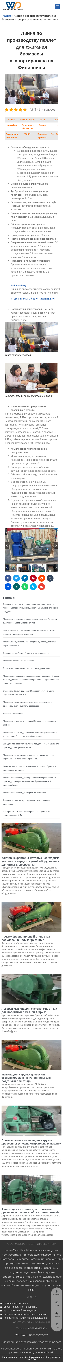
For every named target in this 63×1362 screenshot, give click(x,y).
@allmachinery (18, 285)
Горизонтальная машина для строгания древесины (26, 668)
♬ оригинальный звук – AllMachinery (33, 298)
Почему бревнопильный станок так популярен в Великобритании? (26, 938)
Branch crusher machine (13, 713)
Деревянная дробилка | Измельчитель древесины (25, 653)
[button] (57, 6)
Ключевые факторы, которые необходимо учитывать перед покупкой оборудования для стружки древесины (30, 861)
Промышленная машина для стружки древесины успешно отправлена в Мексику (31, 1141)
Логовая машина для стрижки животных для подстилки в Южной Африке (29, 1010)
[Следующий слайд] (56, 545)
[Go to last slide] (7, 545)
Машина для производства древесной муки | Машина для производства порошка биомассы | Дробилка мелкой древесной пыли (29, 781)
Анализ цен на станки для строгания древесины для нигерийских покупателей (30, 1210)
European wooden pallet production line (20, 660)
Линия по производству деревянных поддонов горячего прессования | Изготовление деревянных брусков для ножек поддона (30, 608)
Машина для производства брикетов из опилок (24, 792)
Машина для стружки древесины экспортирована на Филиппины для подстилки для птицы (26, 1077)
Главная (6, 15)
